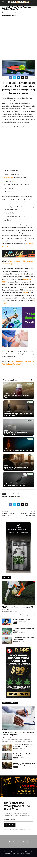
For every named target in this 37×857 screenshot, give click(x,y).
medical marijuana (27, 493)
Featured (14, 15)
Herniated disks (9, 178)
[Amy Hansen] (3, 12)
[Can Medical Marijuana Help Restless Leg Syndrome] (7, 756)
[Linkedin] (18, 77)
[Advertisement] (18, 38)
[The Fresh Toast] (18, 2)
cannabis (9, 493)
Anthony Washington (7, 611)
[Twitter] (14, 77)
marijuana (18, 493)
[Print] (26, 77)
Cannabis (4, 15)
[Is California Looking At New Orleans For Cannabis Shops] (7, 640)
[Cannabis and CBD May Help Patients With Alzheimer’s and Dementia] (7, 747)
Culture (9, 15)
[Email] (22, 77)
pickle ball (4, 496)
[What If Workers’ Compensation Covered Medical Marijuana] (18, 718)
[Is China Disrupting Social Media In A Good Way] (7, 631)
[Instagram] (14, 842)
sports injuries (12, 496)
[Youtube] (27, 842)
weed (18, 496)
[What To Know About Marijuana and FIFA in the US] (18, 593)
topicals (25, 293)
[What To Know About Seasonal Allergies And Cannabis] (7, 622)
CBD (14, 493)
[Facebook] (10, 77)
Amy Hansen (8, 12)
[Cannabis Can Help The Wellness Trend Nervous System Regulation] (7, 765)
